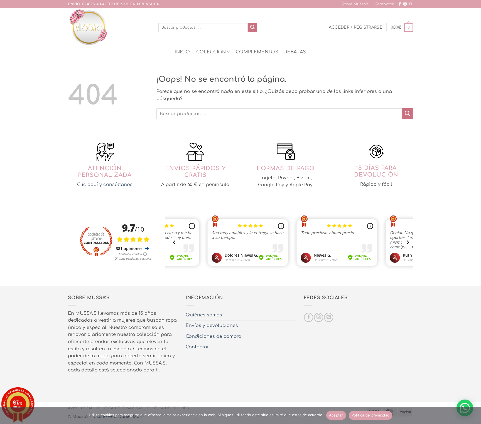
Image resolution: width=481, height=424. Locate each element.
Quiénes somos (204, 315)
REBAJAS (295, 51)
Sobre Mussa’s (355, 4)
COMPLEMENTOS (257, 51)
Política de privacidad (371, 415)
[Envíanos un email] (410, 4)
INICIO (182, 51)
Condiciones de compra (213, 336)
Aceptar (336, 415)
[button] (355, 27)
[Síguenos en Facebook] (399, 4)
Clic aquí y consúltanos (104, 184)
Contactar (384, 4)
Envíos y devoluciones (212, 325)
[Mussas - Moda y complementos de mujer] (109, 27)
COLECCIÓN (211, 51)
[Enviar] (252, 27)
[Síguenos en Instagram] (405, 4)
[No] (473, 417)
